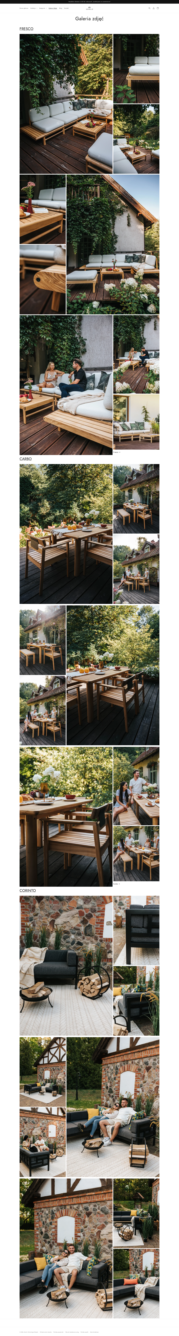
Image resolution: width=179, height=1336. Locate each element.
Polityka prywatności (58, 1332)
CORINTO (28, 890)
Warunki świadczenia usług (72, 1332)
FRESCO (26, 28)
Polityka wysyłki (84, 1332)
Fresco (115, 452)
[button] (33, 8)
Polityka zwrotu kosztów (46, 1332)
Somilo (26, 1332)
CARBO (26, 459)
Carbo (115, 884)
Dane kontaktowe (94, 1332)
